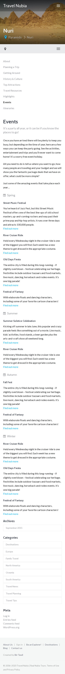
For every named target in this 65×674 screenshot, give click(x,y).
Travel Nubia (15, 5)
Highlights (9, 96)
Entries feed (9, 619)
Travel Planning (13, 593)
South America (13, 579)
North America (13, 565)
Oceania (10, 572)
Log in (6, 616)
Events (7, 102)
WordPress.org (11, 627)
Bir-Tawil (19, 654)
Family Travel (12, 558)
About (6, 61)
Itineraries (8, 108)
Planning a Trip (11, 66)
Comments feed (11, 623)
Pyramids (15, 37)
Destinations (12, 544)
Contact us (16, 648)
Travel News (12, 586)
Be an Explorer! (33, 644)
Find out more (10, 228)
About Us (8, 644)
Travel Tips (11, 600)
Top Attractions (11, 84)
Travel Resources (12, 90)
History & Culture (12, 78)
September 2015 (14, 528)
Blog (5, 648)
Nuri (30, 37)
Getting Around (11, 72)
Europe (9, 551)
